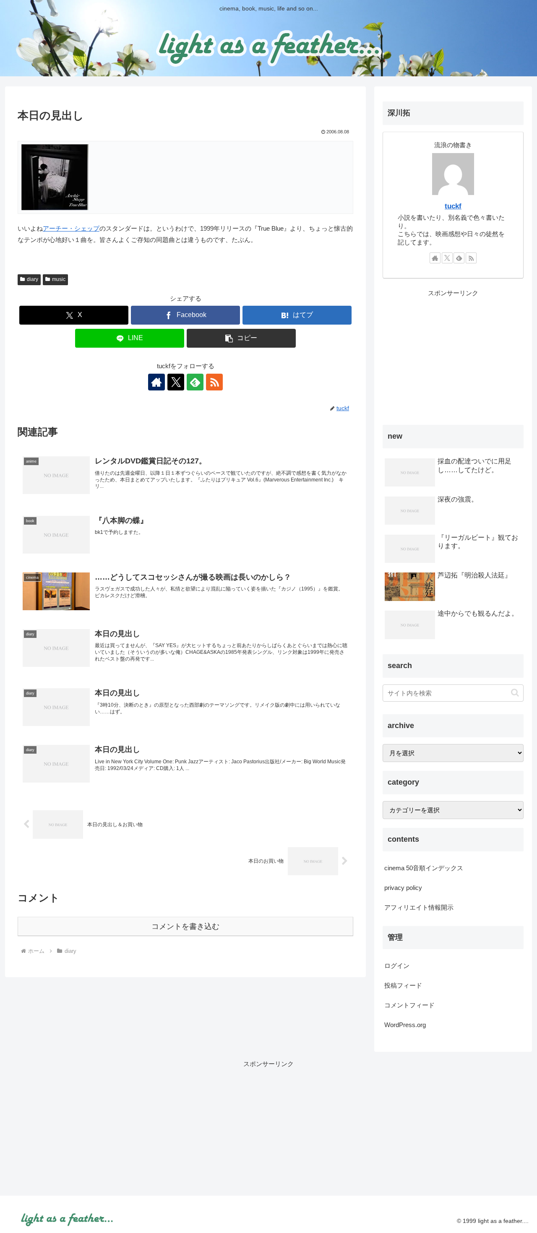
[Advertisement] (453, 357)
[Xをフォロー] (175, 382)
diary (32, 279)
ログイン (396, 965)
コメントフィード (409, 1005)
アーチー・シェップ (71, 228)
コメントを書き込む (185, 926)
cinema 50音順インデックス (423, 867)
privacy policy (403, 887)
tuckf (453, 206)
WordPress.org (405, 1024)
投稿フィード (403, 985)
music (58, 279)
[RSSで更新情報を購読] (214, 382)
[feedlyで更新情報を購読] (195, 382)
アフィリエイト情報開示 (419, 907)
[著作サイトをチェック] (156, 382)
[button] (241, 338)
